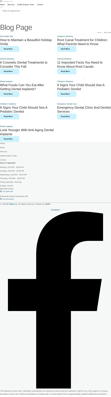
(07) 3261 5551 (8, 191)
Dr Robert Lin (11, 204)
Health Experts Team (25, 5)
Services (11, 5)
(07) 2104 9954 (8, 199)
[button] (11, 11)
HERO (47, 204)
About (2, 5)
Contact (40, 5)
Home (99, 32)
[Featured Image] (27, 34)
